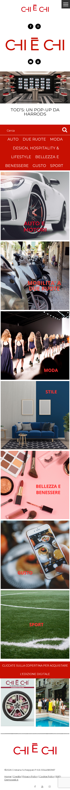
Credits (17, 776)
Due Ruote (34, 139)
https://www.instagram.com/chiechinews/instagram (38, 26)
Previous (5, 105)
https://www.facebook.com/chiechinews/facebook (30, 26)
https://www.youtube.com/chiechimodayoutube (38, 61)
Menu (66, 4)
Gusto (39, 165)
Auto (13, 139)
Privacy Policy (30, 776)
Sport (56, 165)
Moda (56, 139)
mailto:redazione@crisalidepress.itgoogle (30, 61)
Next (65, 105)
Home (7, 776)
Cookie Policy (46, 776)
